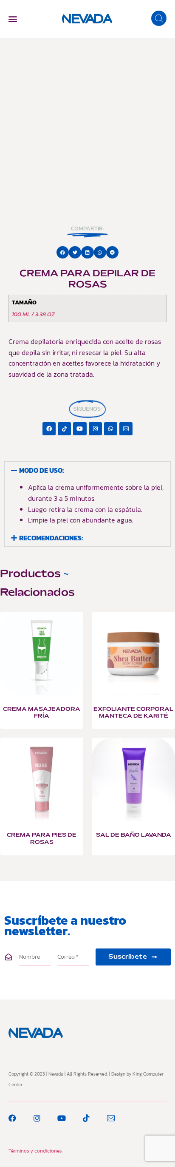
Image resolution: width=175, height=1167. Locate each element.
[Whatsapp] (110, 428)
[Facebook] (49, 428)
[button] (13, 19)
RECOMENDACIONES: (51, 538)
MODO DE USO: (41, 470)
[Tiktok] (64, 428)
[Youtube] (79, 428)
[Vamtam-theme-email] (126, 428)
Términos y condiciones (35, 1151)
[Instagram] (95, 428)
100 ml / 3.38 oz (33, 314)
